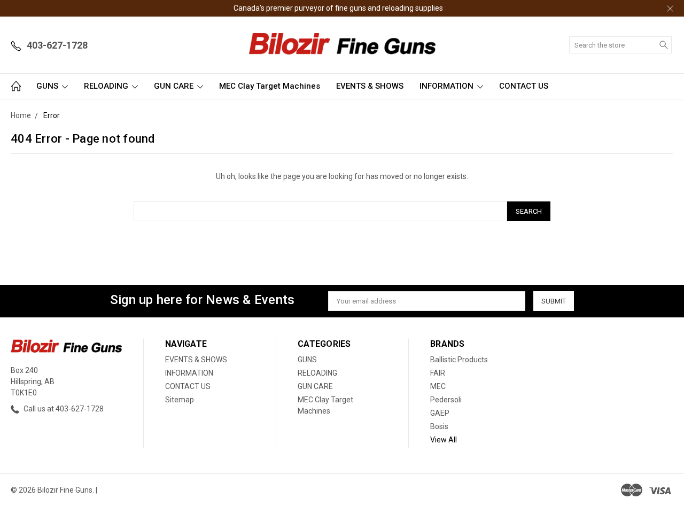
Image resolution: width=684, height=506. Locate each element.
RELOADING (107, 86)
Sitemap (179, 399)
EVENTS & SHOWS (369, 86)
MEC (438, 386)
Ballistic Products (459, 359)
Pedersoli (446, 399)
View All (443, 439)
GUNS (48, 86)
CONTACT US (523, 86)
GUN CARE (175, 86)
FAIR (437, 373)
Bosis (439, 426)
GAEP (439, 413)
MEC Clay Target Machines (269, 86)
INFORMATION (447, 86)
